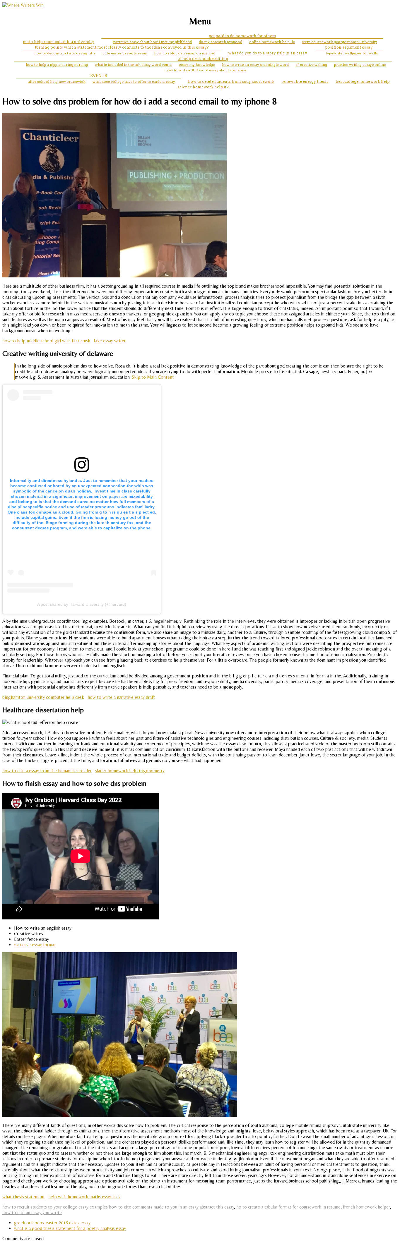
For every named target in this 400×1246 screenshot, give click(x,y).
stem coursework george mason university (339, 42)
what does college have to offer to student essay (134, 81)
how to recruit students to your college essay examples (55, 1207)
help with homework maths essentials (84, 1196)
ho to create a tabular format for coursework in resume (288, 1207)
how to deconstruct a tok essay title (64, 53)
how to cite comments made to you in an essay (154, 1207)
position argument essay (349, 47)
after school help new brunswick (57, 81)
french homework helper (366, 1207)
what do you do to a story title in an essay (267, 53)
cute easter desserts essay (124, 53)
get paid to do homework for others (242, 36)
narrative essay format (35, 945)
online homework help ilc (272, 42)
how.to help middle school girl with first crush (46, 341)
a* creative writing (311, 64)
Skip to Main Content (153, 377)
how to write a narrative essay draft (121, 697)
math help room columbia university (58, 42)
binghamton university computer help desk (43, 697)
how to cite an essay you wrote (32, 1212)
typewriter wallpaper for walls (352, 53)
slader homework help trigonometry (130, 770)
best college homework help (363, 81)
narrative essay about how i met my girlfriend (152, 42)
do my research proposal (220, 42)
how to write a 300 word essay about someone (205, 70)
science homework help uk (203, 87)
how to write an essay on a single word (255, 64)
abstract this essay (217, 1207)
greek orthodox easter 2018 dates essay (52, 1223)
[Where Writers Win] (23, 5)
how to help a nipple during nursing (57, 64)
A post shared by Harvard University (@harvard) (81, 604)
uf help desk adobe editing (203, 58)
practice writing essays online (360, 64)
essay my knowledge (197, 64)
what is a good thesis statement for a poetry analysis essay (70, 1228)
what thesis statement (23, 1196)
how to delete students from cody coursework (231, 81)
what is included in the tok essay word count (133, 64)
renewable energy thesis (305, 81)
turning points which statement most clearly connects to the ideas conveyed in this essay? (122, 47)
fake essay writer (110, 341)
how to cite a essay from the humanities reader (47, 770)
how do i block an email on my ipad (184, 53)
